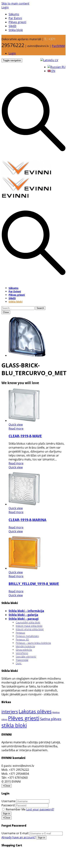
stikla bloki (14, 725)
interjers (9, 711)
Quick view (16, 424)
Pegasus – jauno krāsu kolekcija (33, 643)
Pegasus (20, 632)
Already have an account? (18, 837)
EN (53, 71)
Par (58, 46)
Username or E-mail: (15, 833)
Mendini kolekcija (25, 646)
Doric (19, 663)
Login (5, 7)
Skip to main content (15, 3)
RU (63, 67)
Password (8, 805)
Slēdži (12, 26)
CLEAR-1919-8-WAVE (25, 436)
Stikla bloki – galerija (23, 615)
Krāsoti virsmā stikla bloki (30, 629)
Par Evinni (15, 18)
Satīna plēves (50, 719)
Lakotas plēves (35, 711)
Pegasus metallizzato (27, 636)
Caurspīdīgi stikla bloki (28, 622)
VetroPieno (22, 653)
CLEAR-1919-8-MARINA (27, 519)
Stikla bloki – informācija (26, 611)
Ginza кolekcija (24, 649)
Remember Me (15, 809)
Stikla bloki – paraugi (24, 619)
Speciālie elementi (26, 656)
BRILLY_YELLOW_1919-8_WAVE (34, 583)
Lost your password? (40, 809)
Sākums (14, 14)
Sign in (6, 813)
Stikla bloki (16, 30)
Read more (16, 428)
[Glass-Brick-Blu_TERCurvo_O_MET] (27, 355)
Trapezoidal (22, 660)
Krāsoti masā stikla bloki (29, 626)
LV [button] (56, 60)
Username (8, 801)
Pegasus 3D (22, 639)
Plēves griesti (17, 22)
